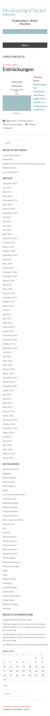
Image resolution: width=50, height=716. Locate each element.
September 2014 (10, 428)
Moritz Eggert (9, 558)
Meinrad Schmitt (10, 549)
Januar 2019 (8, 268)
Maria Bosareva (10, 541)
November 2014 (10, 420)
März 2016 (8, 365)
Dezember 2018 (10, 272)
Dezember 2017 (10, 297)
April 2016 (7, 360)
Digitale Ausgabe (10, 503)
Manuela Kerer (9, 536)
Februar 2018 (9, 293)
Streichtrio (7, 583)
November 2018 (10, 276)
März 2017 (8, 323)
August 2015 (8, 390)
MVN (5, 624)
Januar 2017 (8, 331)
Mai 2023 (7, 217)
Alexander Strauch (11, 469)
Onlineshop (8, 159)
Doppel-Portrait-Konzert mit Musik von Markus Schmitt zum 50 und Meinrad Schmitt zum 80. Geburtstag (24, 627)
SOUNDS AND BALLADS (20, 620)
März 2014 (8, 449)
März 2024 (8, 204)
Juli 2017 (7, 310)
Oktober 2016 (9, 344)
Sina (4, 620)
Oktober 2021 (9, 242)
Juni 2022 (7, 225)
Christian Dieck (25, 120)
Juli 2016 (7, 352)
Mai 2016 (7, 356)
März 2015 (8, 407)
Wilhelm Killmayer (11, 604)
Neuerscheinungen (13, 124)
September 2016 (10, 348)
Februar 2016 (9, 369)
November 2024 (10, 200)
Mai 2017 (7, 314)
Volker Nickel (8, 600)
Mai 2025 (7, 192)
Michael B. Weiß (10, 553)
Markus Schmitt (9, 545)
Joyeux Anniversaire (12, 155)
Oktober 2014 (9, 424)
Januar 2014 (8, 458)
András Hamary (9, 477)
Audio (5, 490)
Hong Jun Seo (9, 524)
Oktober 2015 (9, 382)
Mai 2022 (7, 230)
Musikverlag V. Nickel (24, 10)
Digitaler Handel (10, 507)
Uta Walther (8, 644)
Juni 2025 (7, 187)
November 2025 (10, 183)
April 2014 (7, 445)
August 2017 (8, 306)
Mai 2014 (7, 441)
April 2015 (7, 403)
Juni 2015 (7, 394)
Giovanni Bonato (10, 515)
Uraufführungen (10, 587)
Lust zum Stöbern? (11, 172)
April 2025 (7, 196)
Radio (5, 570)
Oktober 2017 (9, 301)
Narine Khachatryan (11, 562)
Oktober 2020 (9, 251)
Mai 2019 (7, 259)
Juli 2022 (7, 221)
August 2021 (8, 247)
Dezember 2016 (10, 335)
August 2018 (8, 280)
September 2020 (10, 255)
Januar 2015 (8, 415)
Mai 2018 (7, 284)
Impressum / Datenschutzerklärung (31, 644)
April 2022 (7, 234)
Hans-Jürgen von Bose (13, 520)
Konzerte (7, 532)
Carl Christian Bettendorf (14, 494)
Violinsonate (8, 591)
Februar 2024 (9, 208)
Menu (25, 45)
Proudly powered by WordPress (17, 706)
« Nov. (5, 686)
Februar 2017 (9, 327)
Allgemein (10, 120)
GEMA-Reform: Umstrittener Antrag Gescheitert (24, 163)
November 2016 (10, 339)
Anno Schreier (9, 482)
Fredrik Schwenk (10, 511)
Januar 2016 (8, 373)
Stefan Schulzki (9, 579)
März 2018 (8, 289)
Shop (5, 575)
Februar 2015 (9, 411)
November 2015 (10, 377)
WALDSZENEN (9, 168)
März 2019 (8, 263)
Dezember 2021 (10, 238)
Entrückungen (18, 69)
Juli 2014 (7, 436)
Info (4, 528)
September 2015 (10, 386)
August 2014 (8, 432)
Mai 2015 (7, 399)
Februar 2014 (9, 453)
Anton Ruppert (9, 486)
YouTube (6, 608)
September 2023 (10, 213)
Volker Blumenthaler (12, 596)
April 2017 (7, 318)
